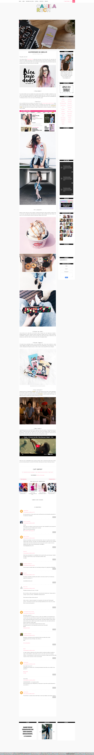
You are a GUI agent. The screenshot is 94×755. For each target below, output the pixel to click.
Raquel (25, 551)
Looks (63, 115)
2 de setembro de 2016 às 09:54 (29, 565)
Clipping (36, 1)
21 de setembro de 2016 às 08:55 (29, 680)
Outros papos (42, 475)
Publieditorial (63, 119)
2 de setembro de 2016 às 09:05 (29, 523)
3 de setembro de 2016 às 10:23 (29, 635)
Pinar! (51, 472)
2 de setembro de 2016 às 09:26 (29, 553)
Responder (54, 559)
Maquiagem (70, 115)
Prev (40, 732)
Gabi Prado (26, 536)
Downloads (70, 107)
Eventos (69, 109)
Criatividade (70, 101)
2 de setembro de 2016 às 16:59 (29, 588)
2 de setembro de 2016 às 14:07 (29, 574)
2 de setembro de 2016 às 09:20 (29, 538)
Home (20, 1)
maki (24, 648)
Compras (63, 101)
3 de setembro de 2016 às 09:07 (29, 613)
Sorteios (63, 121)
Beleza (63, 99)
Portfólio (41, 1)
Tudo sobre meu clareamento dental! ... (42, 493)
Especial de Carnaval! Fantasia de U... (23, 493)
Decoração (70, 103)
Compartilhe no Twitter (42, 472)
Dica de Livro (70, 105)
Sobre (23, 1)
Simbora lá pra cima (70, 753)
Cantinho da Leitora (30, 1)
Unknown (25, 510)
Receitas (69, 119)
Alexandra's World (26, 627)
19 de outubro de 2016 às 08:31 (28, 693)
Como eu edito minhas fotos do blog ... (52, 493)
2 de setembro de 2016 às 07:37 (29, 512)
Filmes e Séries (69, 111)
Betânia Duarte (27, 633)
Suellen (25, 586)
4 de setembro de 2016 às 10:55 (29, 650)
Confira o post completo (46, 43)
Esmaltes (63, 109)
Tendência (69, 121)
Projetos (69, 117)
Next (54, 732)
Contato (46, 1)
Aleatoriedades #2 (30, 59)
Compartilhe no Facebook (29, 472)
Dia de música (63, 105)
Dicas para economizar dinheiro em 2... (33, 493)
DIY (63, 107)
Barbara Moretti (27, 563)
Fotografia (63, 113)
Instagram (32, 530)
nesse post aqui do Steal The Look (48, 103)
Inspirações (70, 113)
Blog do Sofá (25, 671)
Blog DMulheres (26, 530)
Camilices (38, 475)
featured (63, 111)
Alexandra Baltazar (28, 611)
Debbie (25, 573)
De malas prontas (63, 103)
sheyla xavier (26, 521)
